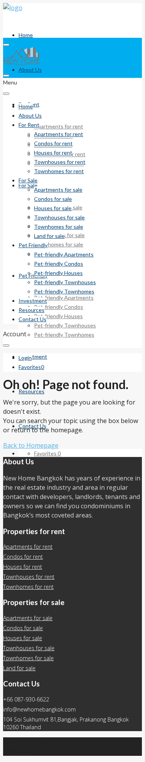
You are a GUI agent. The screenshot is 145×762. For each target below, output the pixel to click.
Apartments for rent (58, 126)
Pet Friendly (33, 275)
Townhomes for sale (58, 244)
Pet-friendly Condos (58, 306)
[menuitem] (25, 357)
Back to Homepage (30, 445)
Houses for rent (53, 152)
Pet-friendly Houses (58, 316)
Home (26, 35)
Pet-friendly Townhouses (65, 325)
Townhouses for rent (59, 161)
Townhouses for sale (59, 217)
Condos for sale (53, 199)
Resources (31, 391)
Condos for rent (53, 143)
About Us (30, 69)
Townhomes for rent (59, 171)
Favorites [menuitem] (47, 453)
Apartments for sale (58, 189)
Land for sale (49, 236)
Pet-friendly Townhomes (64, 334)
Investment (33, 356)
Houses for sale (53, 208)
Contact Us (32, 319)
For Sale (28, 180)
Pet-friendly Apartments (64, 297)
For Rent (29, 124)
